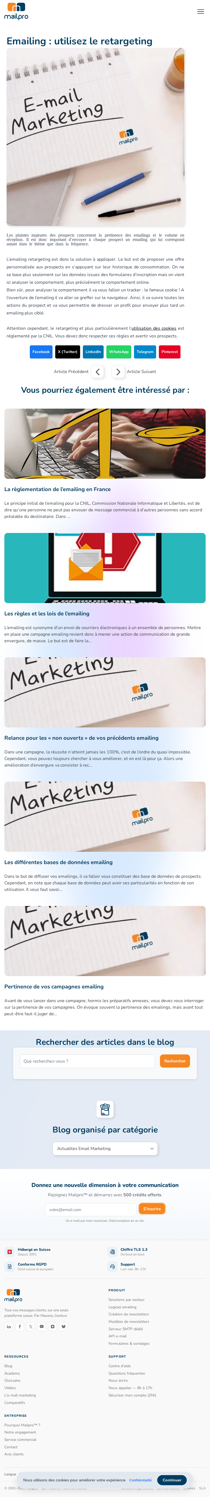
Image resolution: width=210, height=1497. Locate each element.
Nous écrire (118, 1380)
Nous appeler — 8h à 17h (130, 1387)
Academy (12, 1373)
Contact (11, 1447)
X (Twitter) (67, 351)
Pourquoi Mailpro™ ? (22, 1425)
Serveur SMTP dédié (126, 1329)
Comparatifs (14, 1402)
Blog (8, 1366)
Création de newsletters (129, 1314)
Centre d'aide (120, 1366)
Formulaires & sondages (129, 1343)
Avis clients (14, 1454)
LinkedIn (93, 351)
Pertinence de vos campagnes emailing (54, 986)
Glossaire (12, 1380)
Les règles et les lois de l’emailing (46, 613)
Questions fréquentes (127, 1373)
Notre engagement (20, 1432)
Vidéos (10, 1387)
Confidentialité (140, 1480)
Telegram (145, 351)
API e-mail (118, 1336)
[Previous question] (97, 371)
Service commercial (20, 1439)
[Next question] (118, 371)
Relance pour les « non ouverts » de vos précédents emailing (81, 738)
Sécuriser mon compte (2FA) (132, 1395)
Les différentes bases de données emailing (58, 862)
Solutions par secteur (127, 1299)
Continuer (172, 1480)
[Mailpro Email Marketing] (13, 1295)
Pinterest (170, 351)
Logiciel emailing (122, 1307)
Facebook (41, 351)
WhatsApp (119, 351)
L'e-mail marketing (20, 1395)
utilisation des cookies (154, 328)
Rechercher (175, 1061)
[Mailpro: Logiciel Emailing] (16, 11)
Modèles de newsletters (129, 1321)
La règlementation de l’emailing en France (57, 489)
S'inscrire (152, 1209)
